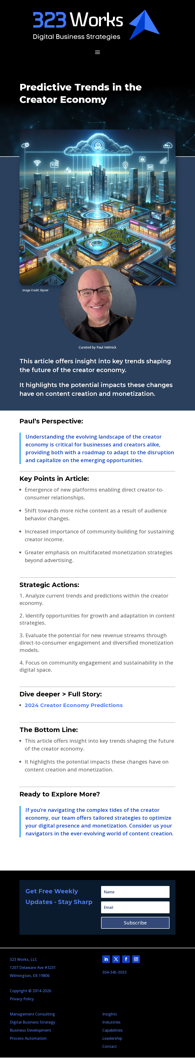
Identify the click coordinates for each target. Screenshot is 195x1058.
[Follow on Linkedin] (106, 959)
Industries (111, 1022)
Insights (109, 1014)
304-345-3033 (114, 972)
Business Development (30, 1030)
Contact (109, 1046)
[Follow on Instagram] (136, 959)
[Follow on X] (116, 959)
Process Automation (28, 1038)
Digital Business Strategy (32, 1022)
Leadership (112, 1038)
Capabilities (112, 1030)
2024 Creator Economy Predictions (74, 705)
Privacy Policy (22, 998)
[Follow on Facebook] (126, 959)
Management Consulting (32, 1014)
